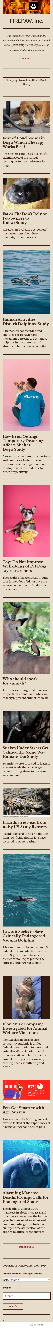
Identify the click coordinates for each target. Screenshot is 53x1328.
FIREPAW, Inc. (26, 21)
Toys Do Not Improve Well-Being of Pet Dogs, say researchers (25, 566)
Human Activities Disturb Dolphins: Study (26, 321)
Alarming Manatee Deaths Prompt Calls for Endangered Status (26, 1197)
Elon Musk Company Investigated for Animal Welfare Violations (25, 1028)
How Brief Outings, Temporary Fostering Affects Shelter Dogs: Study (23, 443)
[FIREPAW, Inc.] (26, 7)
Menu (25, 58)
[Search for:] (27, 1296)
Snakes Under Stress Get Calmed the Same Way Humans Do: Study (26, 752)
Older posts (26, 1246)
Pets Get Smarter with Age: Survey (23, 1110)
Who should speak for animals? (20, 681)
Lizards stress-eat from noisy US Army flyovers (25, 824)
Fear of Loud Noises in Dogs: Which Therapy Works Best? (24, 142)
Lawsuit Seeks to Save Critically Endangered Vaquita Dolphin (24, 935)
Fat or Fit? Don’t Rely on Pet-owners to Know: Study (25, 218)
